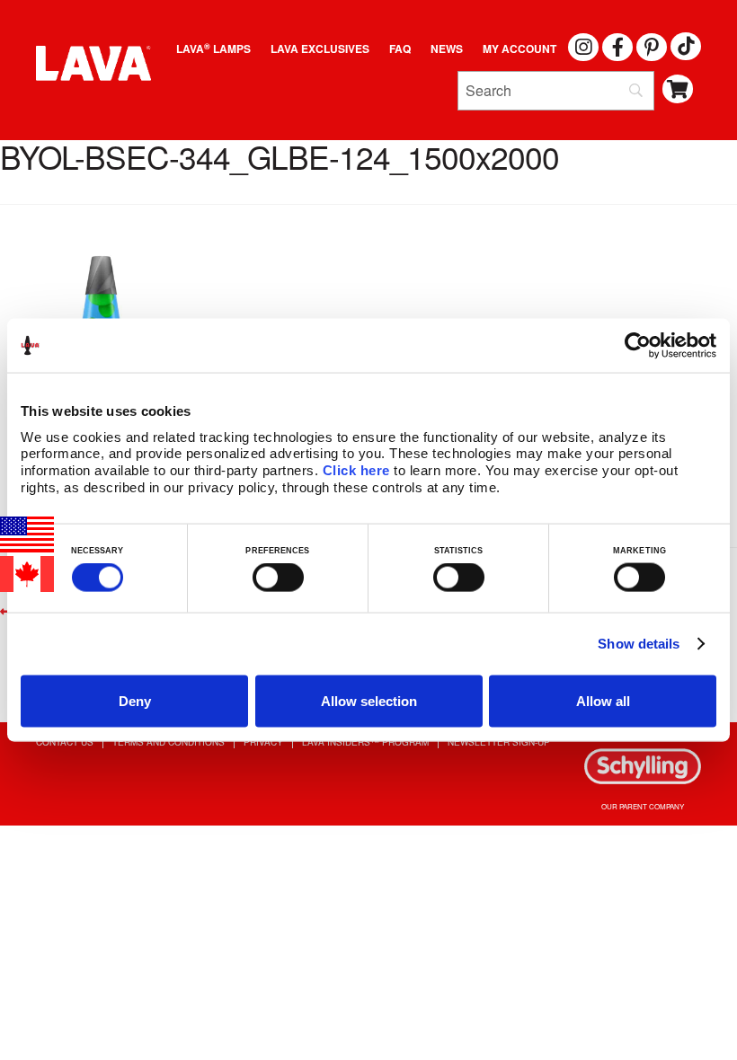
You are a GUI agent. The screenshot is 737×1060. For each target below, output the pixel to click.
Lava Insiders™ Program (365, 742)
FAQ (400, 48)
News (447, 48)
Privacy (263, 742)
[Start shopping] (678, 89)
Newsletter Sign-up (499, 742)
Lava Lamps (213, 48)
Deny (135, 700)
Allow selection (369, 700)
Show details (638, 643)
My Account (519, 48)
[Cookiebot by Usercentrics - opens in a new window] (637, 345)
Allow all (603, 700)
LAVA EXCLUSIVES (320, 48)
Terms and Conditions (168, 742)
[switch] (278, 577)
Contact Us (64, 742)
